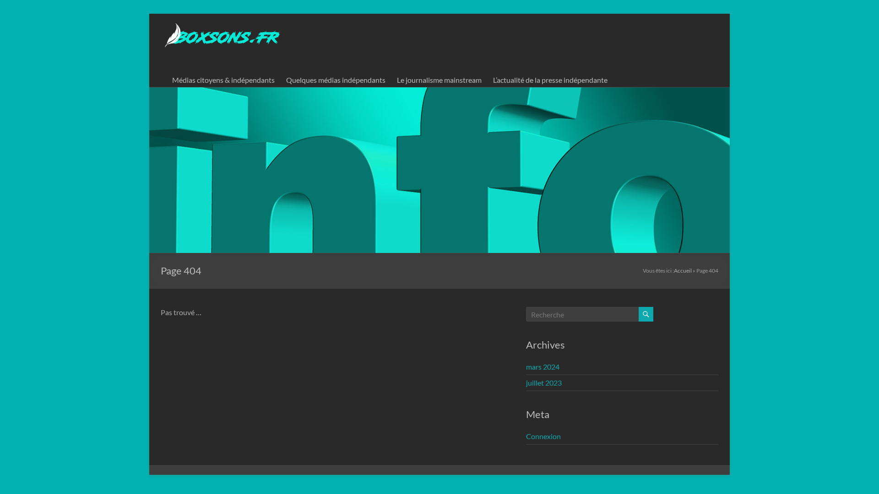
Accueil (683, 270)
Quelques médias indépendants (335, 79)
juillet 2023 (544, 382)
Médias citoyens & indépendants (223, 79)
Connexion (543, 436)
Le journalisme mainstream (439, 79)
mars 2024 (542, 366)
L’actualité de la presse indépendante (550, 79)
